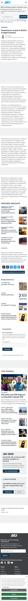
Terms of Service (8, 21)
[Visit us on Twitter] (5, 562)
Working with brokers (7, 295)
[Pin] (22, 267)
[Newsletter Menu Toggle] (26, 2)
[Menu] (2, 2)
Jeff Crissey (8, 36)
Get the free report (11, 471)
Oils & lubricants (6, 429)
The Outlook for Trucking (8, 305)
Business (4, 27)
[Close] (26, 576)
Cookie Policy (6, 587)
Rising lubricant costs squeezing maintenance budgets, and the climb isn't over (9, 432)
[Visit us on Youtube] (12, 562)
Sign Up (5, 555)
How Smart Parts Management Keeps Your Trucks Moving (8, 241)
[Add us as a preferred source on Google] (7, 267)
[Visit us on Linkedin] (9, 562)
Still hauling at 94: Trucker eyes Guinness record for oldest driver (9, 421)
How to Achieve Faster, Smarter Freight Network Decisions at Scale (8, 221)
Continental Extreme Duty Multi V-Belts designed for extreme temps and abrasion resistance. (9, 317)
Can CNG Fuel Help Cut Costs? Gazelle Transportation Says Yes (8, 211)
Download (8, 492)
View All (19, 492)
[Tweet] (18, 267)
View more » (4, 248)
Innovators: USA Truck (7, 284)
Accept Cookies (14, 598)
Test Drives (4, 392)
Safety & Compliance (7, 407)
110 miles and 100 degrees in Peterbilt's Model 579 (13, 396)
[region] (14, 588)
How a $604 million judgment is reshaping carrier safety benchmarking (9, 410)
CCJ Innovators (5, 282)
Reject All (14, 594)
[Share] (11, 267)
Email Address (6, 342)
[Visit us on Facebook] (2, 562)
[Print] (3, 267)
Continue (7, 349)
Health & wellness (6, 418)
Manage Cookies (14, 590)
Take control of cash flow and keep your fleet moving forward (9, 231)
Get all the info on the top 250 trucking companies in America (14, 459)
